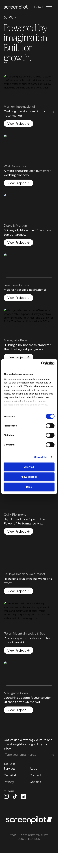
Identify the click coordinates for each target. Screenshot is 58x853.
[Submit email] (53, 754)
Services (9, 768)
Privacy (9, 781)
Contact (38, 7)
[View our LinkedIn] (23, 796)
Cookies (35, 781)
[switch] (50, 425)
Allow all (29, 467)
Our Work (10, 775)
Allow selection (29, 476)
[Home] (16, 7)
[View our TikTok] (14, 796)
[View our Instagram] (6, 796)
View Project (16, 123)
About (34, 768)
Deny (29, 487)
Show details (41, 457)
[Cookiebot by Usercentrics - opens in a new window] (41, 363)
